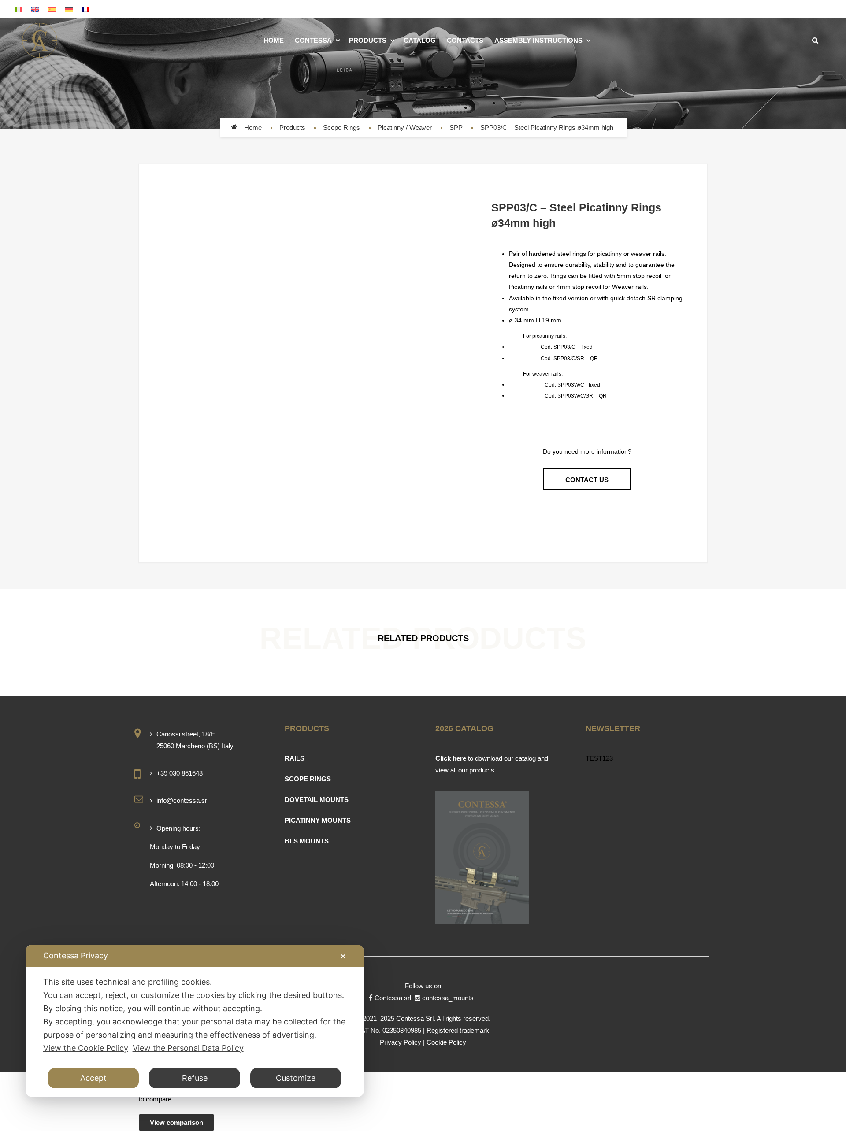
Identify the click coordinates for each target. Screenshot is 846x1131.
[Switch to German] (68, 9)
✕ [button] (343, 956)
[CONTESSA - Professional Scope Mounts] (39, 40)
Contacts (465, 40)
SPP (456, 127)
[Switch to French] (85, 9)
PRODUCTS (367, 40)
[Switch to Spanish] (52, 9)
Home (253, 127)
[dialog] (195, 1021)
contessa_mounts (448, 998)
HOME (273, 40)
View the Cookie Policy (85, 1048)
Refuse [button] (195, 1078)
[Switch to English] (35, 9)
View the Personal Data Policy (188, 1048)
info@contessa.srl (182, 800)
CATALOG (420, 40)
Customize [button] (295, 1078)
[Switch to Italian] (18, 9)
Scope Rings (341, 127)
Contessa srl (394, 998)
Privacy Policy (400, 1042)
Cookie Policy (446, 1042)
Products (292, 127)
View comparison (176, 1122)
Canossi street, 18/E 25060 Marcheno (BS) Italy (195, 740)
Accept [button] (93, 1078)
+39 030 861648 (179, 773)
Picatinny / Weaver (405, 127)
